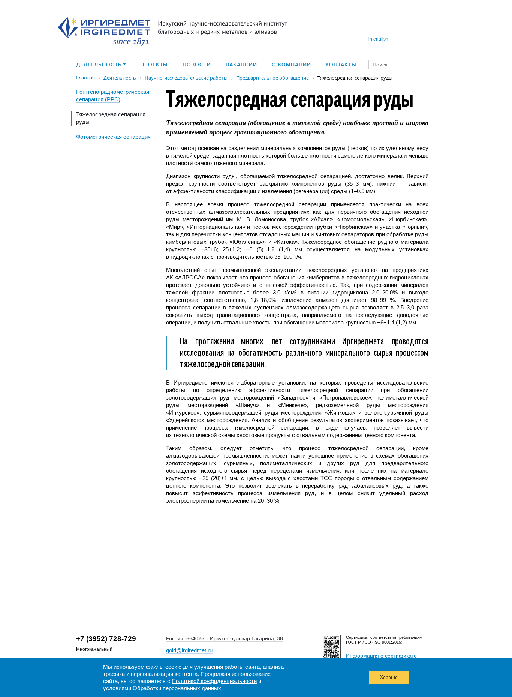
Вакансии (241, 65)
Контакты (341, 65)
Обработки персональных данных (177, 688)
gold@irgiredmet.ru (189, 650)
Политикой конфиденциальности (214, 681)
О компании (291, 65)
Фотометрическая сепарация (113, 137)
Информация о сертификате (381, 656)
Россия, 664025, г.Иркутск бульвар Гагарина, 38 (224, 638)
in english (378, 39)
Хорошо (389, 677)
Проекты (154, 65)
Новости (197, 65)
